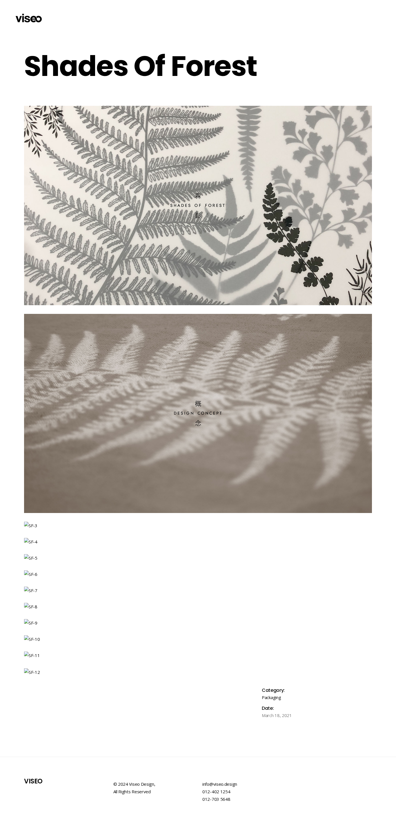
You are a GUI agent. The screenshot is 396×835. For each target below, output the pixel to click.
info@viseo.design (219, 784)
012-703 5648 (216, 799)
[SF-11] (198, 655)
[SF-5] (198, 558)
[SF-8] (198, 606)
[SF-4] (198, 541)
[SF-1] (198, 205)
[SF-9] (198, 623)
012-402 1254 (216, 791)
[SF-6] (198, 574)
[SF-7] (198, 590)
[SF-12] (198, 672)
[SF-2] (198, 413)
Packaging (271, 697)
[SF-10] (198, 639)
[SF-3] (198, 525)
